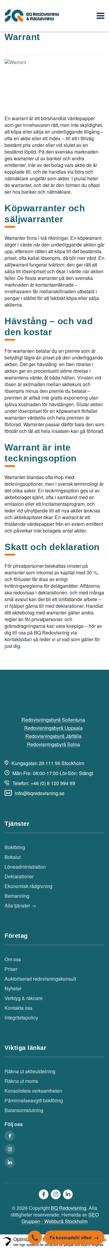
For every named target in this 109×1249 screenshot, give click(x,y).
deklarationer (70, 605)
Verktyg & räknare (24, 998)
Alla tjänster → (20, 905)
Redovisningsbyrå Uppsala (53, 728)
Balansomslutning (24, 1110)
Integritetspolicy (21, 1017)
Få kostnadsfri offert (71, 1237)
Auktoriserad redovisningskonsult (40, 978)
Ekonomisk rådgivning (28, 886)
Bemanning (17, 896)
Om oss (13, 959)
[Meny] (100, 15)
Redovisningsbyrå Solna (53, 744)
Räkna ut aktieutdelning (30, 1071)
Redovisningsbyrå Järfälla (53, 736)
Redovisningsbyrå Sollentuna (53, 719)
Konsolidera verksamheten (33, 1090)
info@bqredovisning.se (39, 793)
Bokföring (15, 847)
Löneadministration (25, 866)
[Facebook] (10, 1136)
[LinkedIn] (10, 1162)
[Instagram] (10, 1149)
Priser (11, 969)
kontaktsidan (18, 639)
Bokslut (13, 857)
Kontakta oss (18, 1008)
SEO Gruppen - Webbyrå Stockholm (60, 1218)
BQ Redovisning (68, 1207)
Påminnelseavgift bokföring (34, 1100)
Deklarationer (19, 876)
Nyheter (13, 988)
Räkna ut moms (21, 1081)
